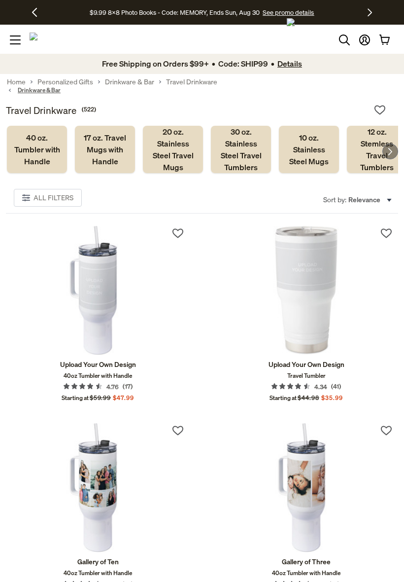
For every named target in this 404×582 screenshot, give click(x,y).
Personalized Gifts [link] (65, 81)
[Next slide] (390, 151)
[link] (37, 149)
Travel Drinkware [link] (191, 81)
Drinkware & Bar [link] (129, 81)
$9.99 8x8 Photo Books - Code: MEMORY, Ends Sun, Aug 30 (175, 12)
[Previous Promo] (38, 12)
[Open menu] (15, 40)
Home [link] (16, 81)
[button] (364, 40)
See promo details (288, 12)
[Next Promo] (370, 12)
